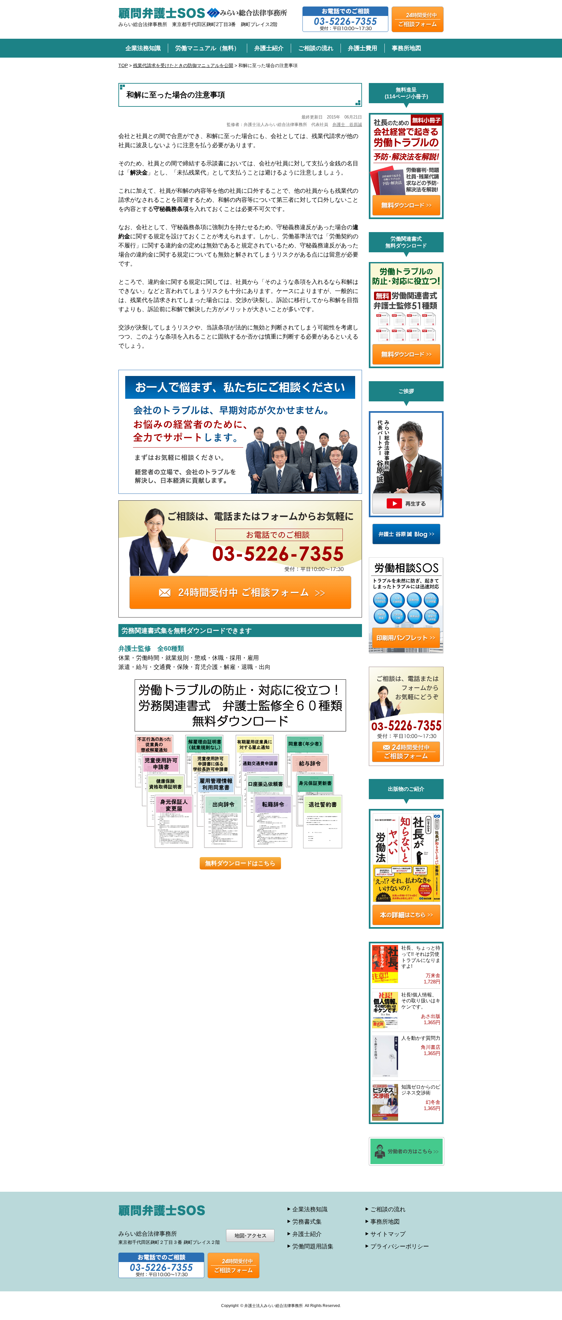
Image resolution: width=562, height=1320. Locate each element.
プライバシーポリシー (399, 1246)
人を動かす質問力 (420, 1038)
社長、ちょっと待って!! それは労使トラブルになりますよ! (420, 957)
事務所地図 (406, 48)
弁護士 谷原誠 (347, 124)
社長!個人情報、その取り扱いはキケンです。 (420, 1001)
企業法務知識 (143, 48)
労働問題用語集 (312, 1246)
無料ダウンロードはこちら (240, 863)
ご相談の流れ (315, 48)
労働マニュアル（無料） (207, 48)
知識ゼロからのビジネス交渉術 (420, 1090)
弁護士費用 (362, 48)
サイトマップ (388, 1234)
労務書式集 (307, 1221)
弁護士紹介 (269, 48)
